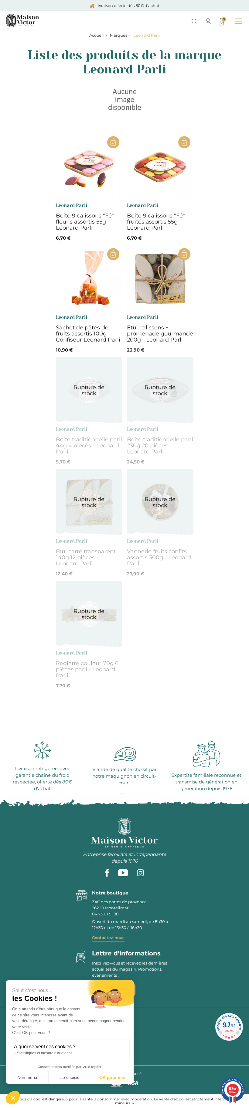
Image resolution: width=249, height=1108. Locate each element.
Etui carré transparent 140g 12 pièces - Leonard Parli (86, 557)
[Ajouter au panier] (113, 142)
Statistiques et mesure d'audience (45, 1053)
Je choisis (69, 1077)
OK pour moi (112, 1077)
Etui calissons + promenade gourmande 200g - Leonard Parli (160, 334)
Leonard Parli (71, 205)
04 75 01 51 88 (105, 913)
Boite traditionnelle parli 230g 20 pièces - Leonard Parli (160, 445)
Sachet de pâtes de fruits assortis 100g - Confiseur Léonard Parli (88, 334)
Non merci (27, 1077)
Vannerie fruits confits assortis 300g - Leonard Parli (159, 557)
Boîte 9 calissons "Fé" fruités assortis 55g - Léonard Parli (156, 222)
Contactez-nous (108, 937)
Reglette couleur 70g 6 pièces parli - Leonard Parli (87, 669)
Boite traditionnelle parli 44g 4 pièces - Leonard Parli (89, 445)
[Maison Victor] (49, 20)
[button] (12, 1097)
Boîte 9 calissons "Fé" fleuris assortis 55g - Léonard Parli (85, 222)
